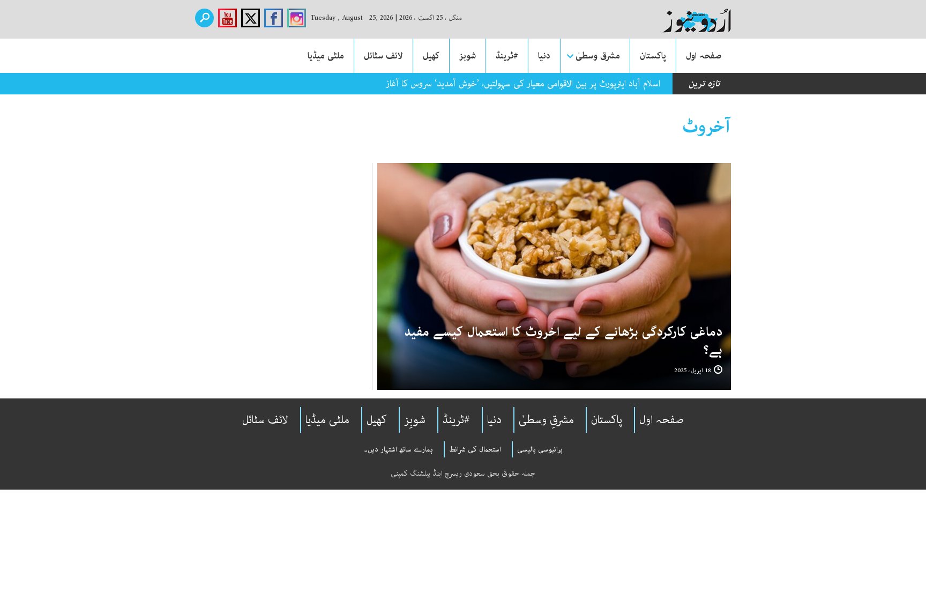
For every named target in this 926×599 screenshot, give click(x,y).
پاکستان (653, 56)
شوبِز (414, 419)
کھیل (431, 56)
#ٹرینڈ (507, 56)
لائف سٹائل (383, 56)
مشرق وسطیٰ (598, 56)
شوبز (467, 56)
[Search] (204, 18)
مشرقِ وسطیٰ (546, 419)
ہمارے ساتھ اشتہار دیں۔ (398, 449)
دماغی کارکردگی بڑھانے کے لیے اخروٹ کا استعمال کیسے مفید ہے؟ (563, 341)
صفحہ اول (703, 56)
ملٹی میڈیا (326, 56)
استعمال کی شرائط (475, 449)
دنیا (544, 56)
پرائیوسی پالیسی (540, 449)
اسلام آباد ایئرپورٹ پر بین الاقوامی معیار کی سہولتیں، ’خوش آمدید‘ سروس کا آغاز (523, 84)
